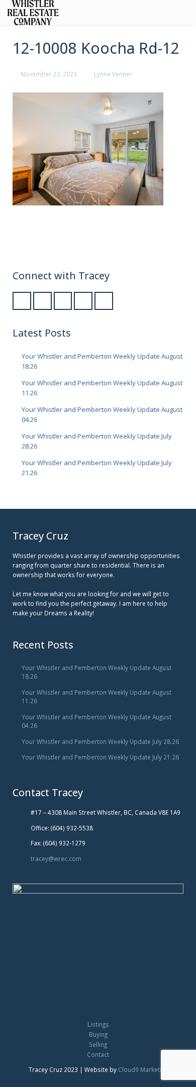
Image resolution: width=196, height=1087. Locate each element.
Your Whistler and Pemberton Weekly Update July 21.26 (100, 757)
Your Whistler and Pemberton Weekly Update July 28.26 (100, 741)
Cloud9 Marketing (143, 1069)
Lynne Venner (113, 74)
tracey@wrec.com (56, 858)
